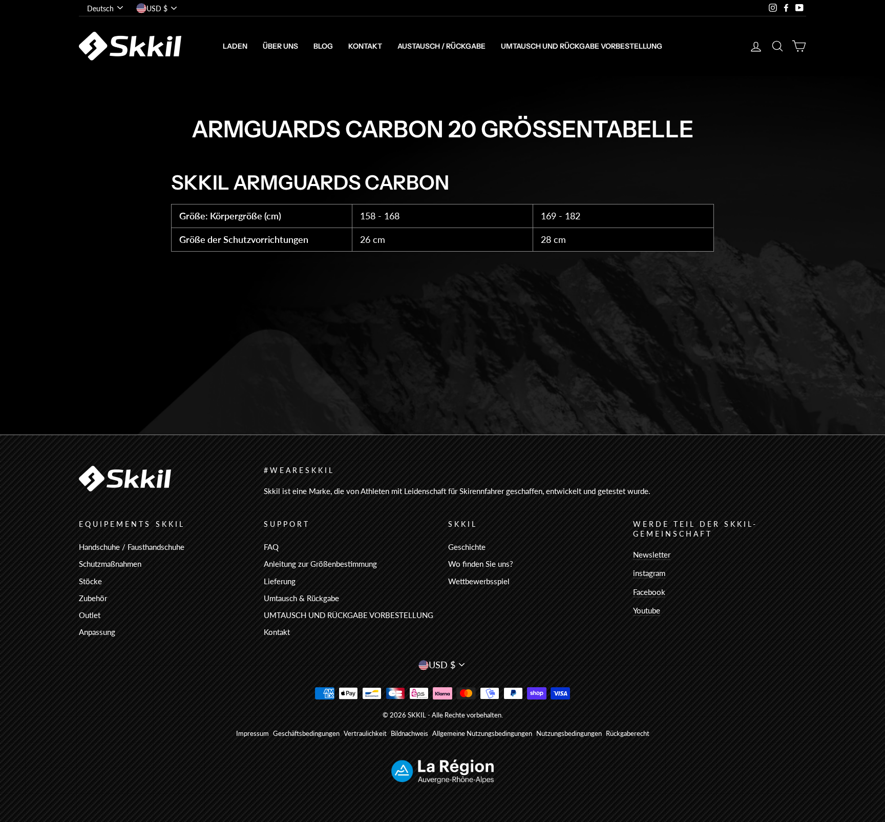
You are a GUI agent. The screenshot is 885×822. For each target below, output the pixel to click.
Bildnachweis (409, 733)
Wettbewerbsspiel (479, 581)
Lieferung (280, 581)
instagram (649, 573)
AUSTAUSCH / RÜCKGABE (441, 46)
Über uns (280, 46)
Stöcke (90, 581)
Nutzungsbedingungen (569, 733)
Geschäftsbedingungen (306, 733)
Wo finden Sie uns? (480, 563)
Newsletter (651, 554)
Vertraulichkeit (365, 733)
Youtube (646, 610)
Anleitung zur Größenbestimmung (320, 563)
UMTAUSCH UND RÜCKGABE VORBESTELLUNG (581, 46)
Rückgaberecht (627, 733)
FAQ (271, 546)
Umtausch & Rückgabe (301, 598)
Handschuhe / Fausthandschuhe (131, 546)
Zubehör (93, 598)
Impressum (252, 733)
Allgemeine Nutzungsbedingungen (482, 733)
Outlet (89, 615)
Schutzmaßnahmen (110, 563)
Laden (235, 46)
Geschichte (467, 546)
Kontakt (365, 46)
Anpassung (97, 631)
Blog (323, 46)
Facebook (649, 592)
